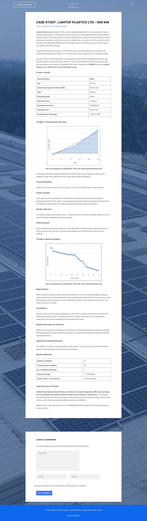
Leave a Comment (43, 26)
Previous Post (40, 423)
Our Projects (55, 26)
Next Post (108, 423)
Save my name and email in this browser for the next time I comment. (60, 486)
